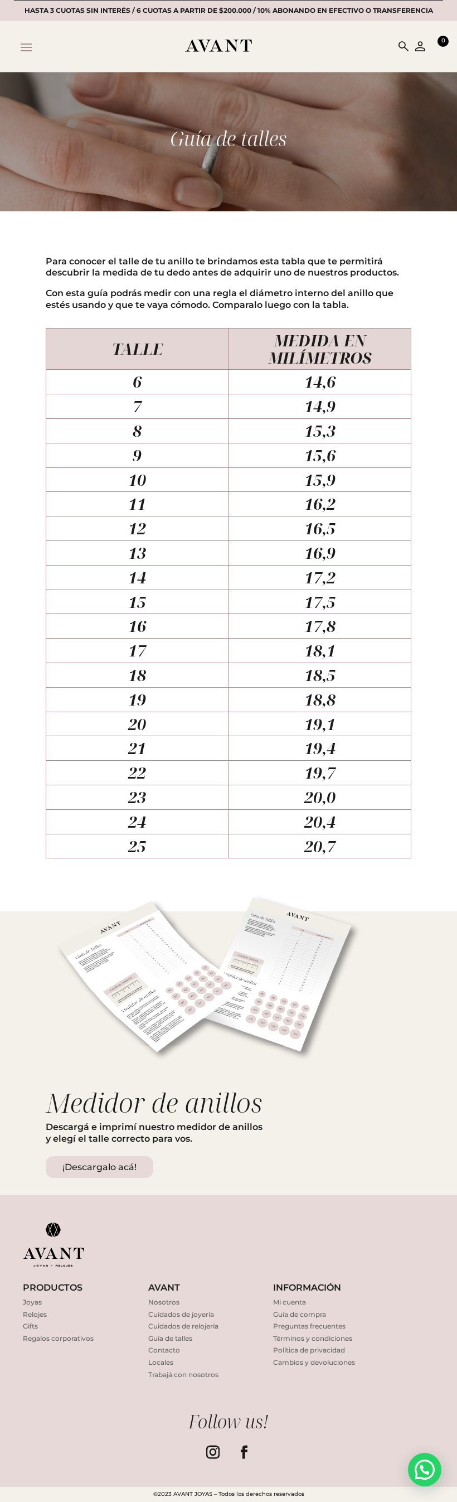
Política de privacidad (309, 1350)
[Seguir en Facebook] (244, 1452)
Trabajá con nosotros (183, 1374)
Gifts (30, 1326)
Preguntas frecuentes (309, 1326)
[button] (424, 1469)
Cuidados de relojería (183, 1326)
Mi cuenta (289, 1302)
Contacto (164, 1350)
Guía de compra (299, 1314)
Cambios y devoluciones (314, 1362)
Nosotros (163, 1302)
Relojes (35, 1314)
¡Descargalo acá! (99, 1167)
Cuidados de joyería (181, 1314)
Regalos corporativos (58, 1338)
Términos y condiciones (312, 1338)
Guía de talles (170, 1338)
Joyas (32, 1302)
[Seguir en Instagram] (213, 1452)
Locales (160, 1362)
